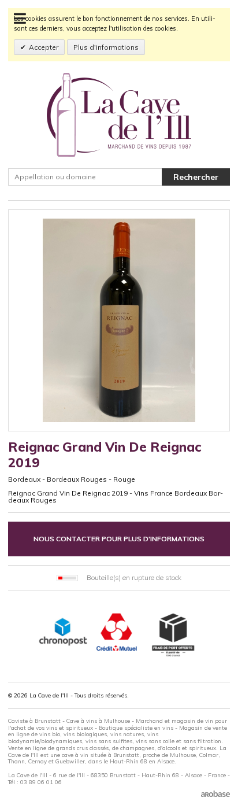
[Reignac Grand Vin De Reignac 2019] (119, 320)
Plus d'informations (106, 47)
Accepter (43, 47)
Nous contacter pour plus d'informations (119, 538)
